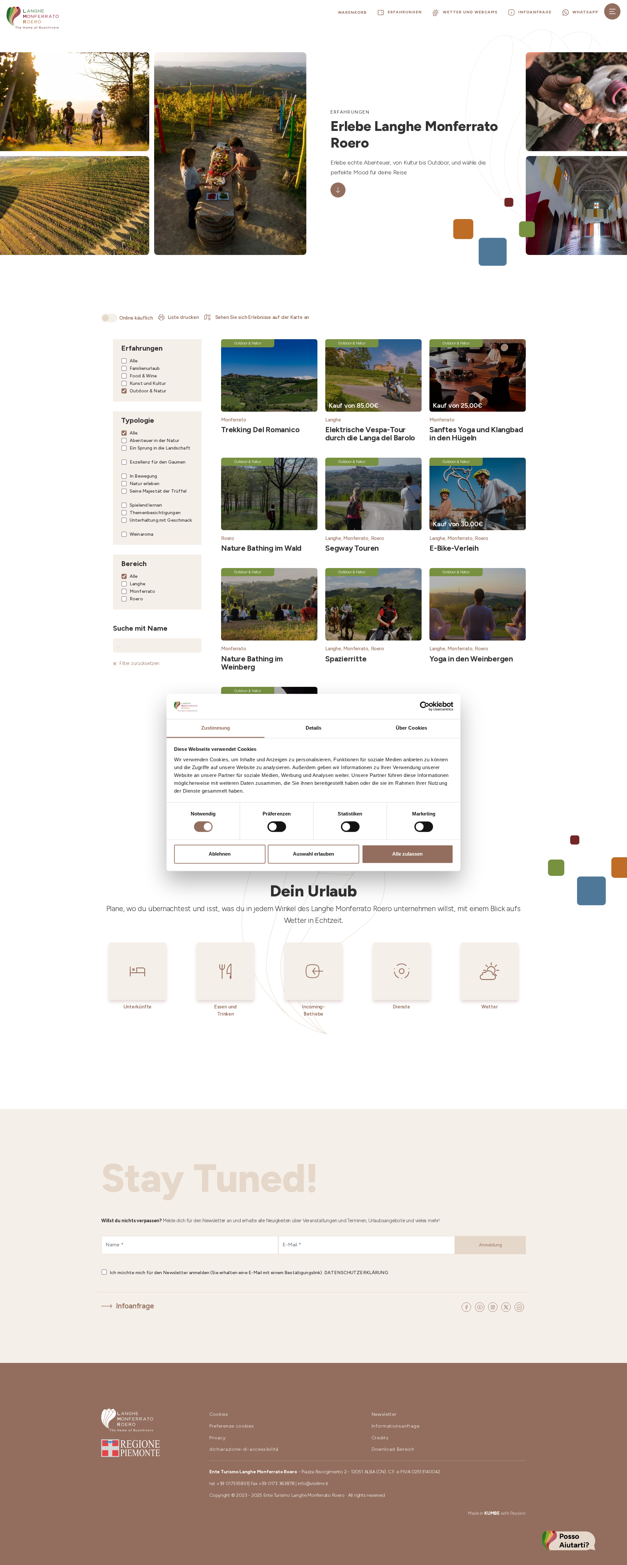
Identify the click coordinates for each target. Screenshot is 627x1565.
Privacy (217, 1438)
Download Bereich (393, 1449)
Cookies (218, 1414)
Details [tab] (314, 728)
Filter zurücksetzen (139, 663)
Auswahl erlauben (313, 854)
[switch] (276, 827)
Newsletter (384, 1414)
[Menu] (612, 11)
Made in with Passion (497, 1513)
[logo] (33, 18)
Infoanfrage (135, 1306)
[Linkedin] (519, 1306)
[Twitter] (507, 1306)
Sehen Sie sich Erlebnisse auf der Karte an (261, 317)
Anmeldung (490, 1244)
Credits (380, 1438)
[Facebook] (467, 1306)
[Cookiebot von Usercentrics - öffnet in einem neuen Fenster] (424, 706)
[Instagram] (494, 1306)
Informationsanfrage (396, 1426)
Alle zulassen (407, 854)
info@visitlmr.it (313, 1483)
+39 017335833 (233, 1483)
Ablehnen (220, 854)
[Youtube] (481, 1306)
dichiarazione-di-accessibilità (244, 1449)
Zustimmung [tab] (215, 728)
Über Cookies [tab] (411, 728)
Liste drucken (183, 317)
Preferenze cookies (231, 1426)
